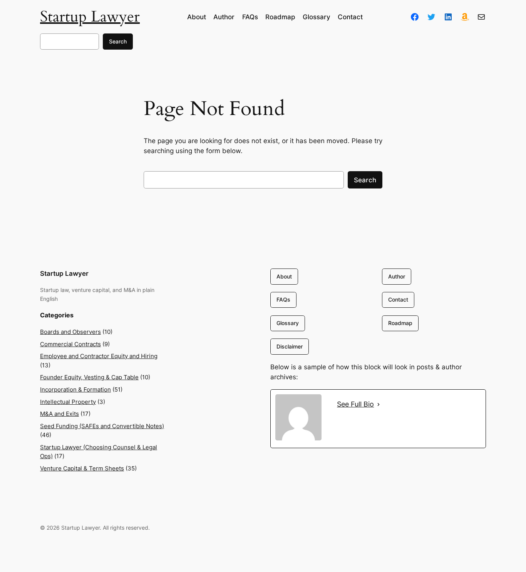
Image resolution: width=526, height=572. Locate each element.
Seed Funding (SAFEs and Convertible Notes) (102, 426)
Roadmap (400, 323)
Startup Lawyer (90, 16)
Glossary (287, 323)
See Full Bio (355, 404)
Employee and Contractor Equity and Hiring (98, 356)
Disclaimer (289, 346)
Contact (398, 299)
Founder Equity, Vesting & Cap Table (89, 377)
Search (118, 41)
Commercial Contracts (70, 344)
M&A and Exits (59, 413)
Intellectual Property (68, 401)
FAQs (283, 299)
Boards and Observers (70, 331)
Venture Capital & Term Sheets (82, 468)
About (284, 276)
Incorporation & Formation (75, 389)
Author (396, 276)
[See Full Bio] (378, 404)
